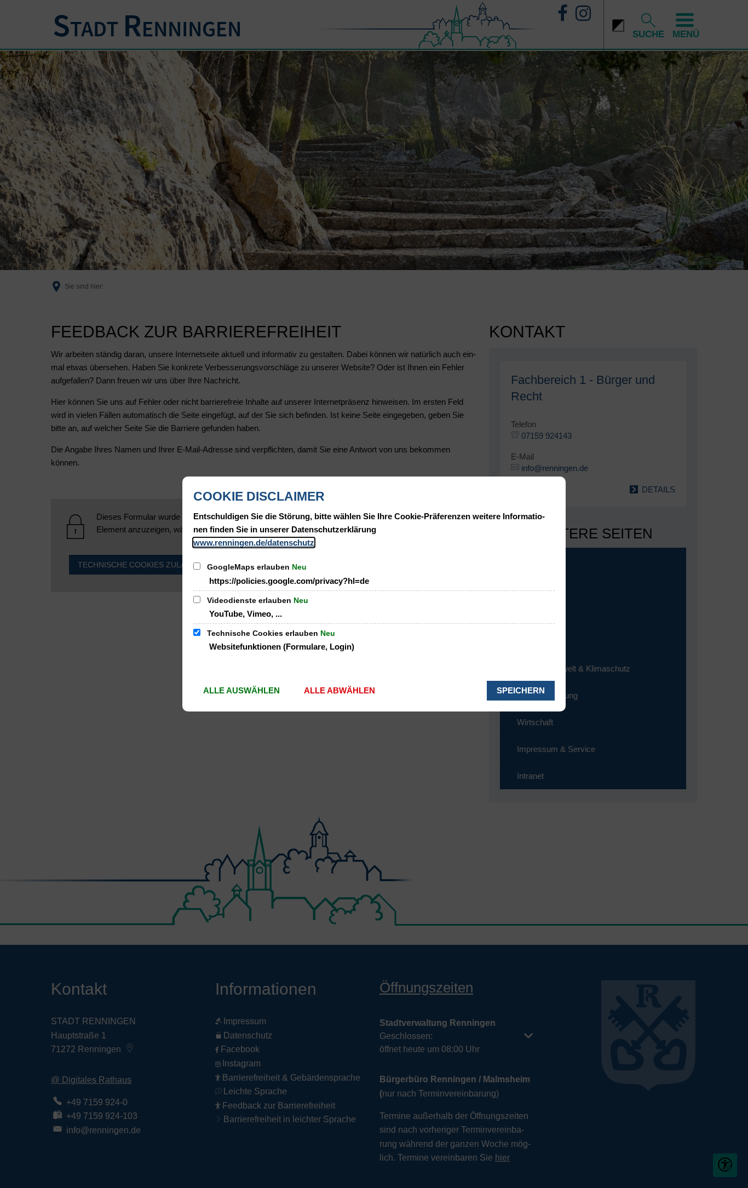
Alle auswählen (241, 690)
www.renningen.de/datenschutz (253, 542)
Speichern (521, 690)
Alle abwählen (339, 690)
